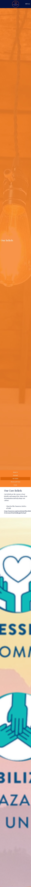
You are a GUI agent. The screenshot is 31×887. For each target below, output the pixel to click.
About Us (15, 472)
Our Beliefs (15, 478)
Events (15, 485)
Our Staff (15, 475)
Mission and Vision (15, 481)
